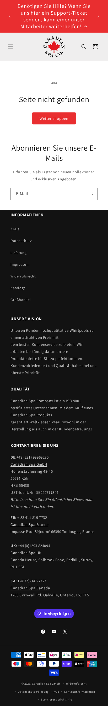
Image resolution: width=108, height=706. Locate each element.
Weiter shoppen (54, 118)
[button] (10, 46)
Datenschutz (21, 240)
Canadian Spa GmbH (28, 464)
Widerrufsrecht (23, 276)
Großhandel (20, 299)
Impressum (20, 264)
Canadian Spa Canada (30, 587)
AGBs (14, 229)
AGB (56, 691)
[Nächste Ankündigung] (98, 16)
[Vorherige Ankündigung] (9, 16)
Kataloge (18, 288)
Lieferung (18, 252)
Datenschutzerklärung (33, 691)
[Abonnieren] (91, 194)
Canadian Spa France (29, 524)
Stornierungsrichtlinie (56, 699)
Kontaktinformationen (79, 691)
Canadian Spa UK (26, 552)
